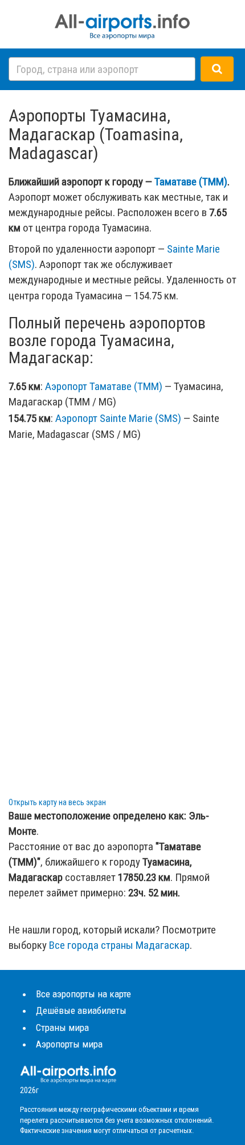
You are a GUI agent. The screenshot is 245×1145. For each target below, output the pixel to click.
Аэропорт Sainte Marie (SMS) (118, 418)
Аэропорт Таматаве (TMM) (103, 386)
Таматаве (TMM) (190, 181)
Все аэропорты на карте (83, 994)
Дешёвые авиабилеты (81, 1010)
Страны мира (62, 1027)
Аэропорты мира (69, 1044)
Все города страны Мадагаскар (119, 945)
